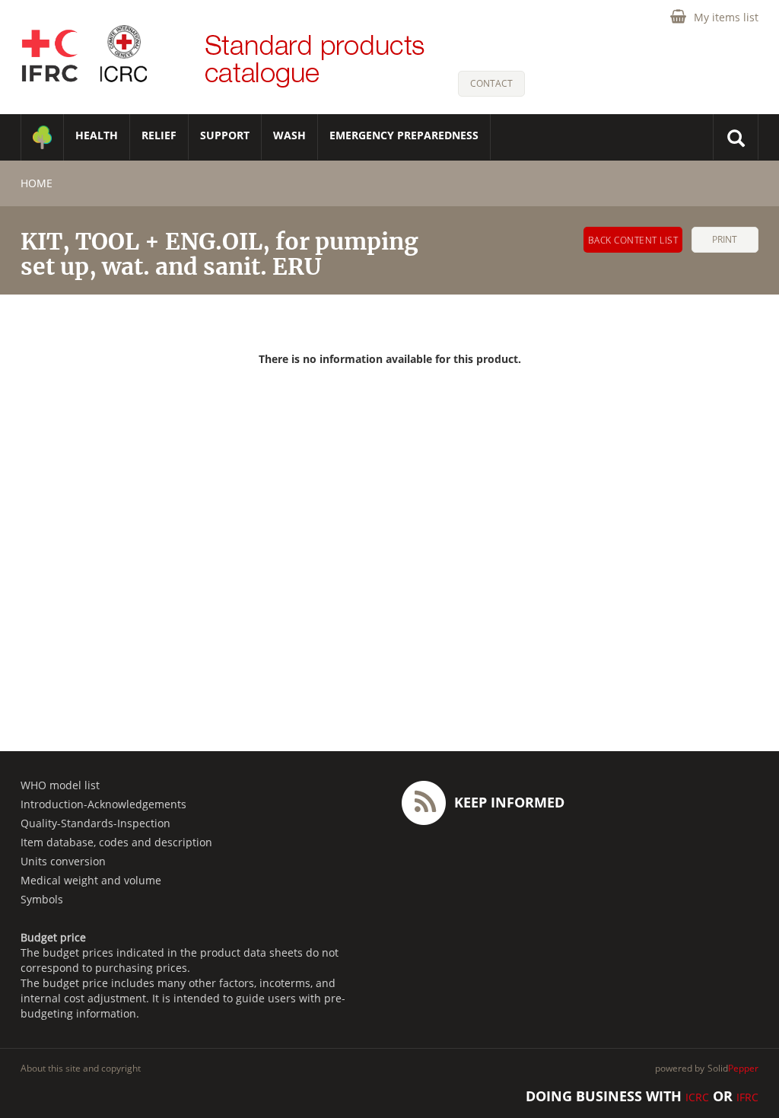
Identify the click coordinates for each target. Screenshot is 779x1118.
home (36, 183)
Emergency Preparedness (404, 135)
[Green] (42, 137)
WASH (289, 135)
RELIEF (158, 135)
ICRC (697, 1097)
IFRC (747, 1097)
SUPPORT (225, 135)
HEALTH (96, 135)
